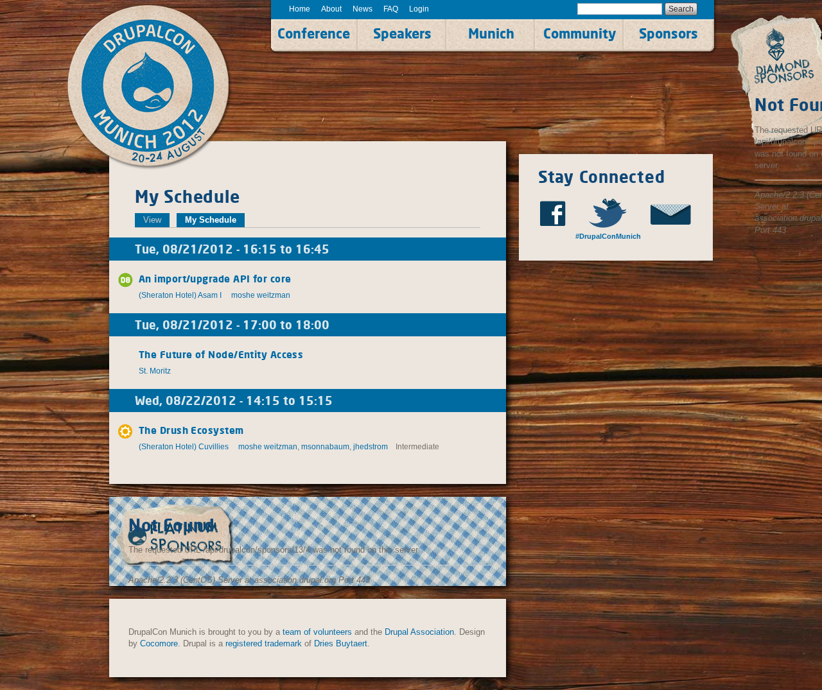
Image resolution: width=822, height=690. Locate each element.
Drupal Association (419, 632)
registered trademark (263, 643)
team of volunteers (317, 632)
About (331, 8)
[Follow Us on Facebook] (556, 213)
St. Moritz (155, 371)
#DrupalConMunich (607, 236)
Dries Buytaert (340, 643)
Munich (491, 33)
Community (579, 33)
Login (419, 8)
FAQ (390, 8)
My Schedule (215, 220)
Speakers (402, 33)
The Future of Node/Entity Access (221, 355)
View (152, 220)
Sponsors (668, 33)
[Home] (162, 88)
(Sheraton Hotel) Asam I (180, 295)
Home (299, 8)
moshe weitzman (260, 295)
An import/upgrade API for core (215, 279)
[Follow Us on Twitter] (613, 213)
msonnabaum (325, 446)
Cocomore (159, 643)
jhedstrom (370, 446)
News (362, 8)
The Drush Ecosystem (191, 430)
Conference (313, 33)
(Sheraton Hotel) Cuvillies (184, 446)
